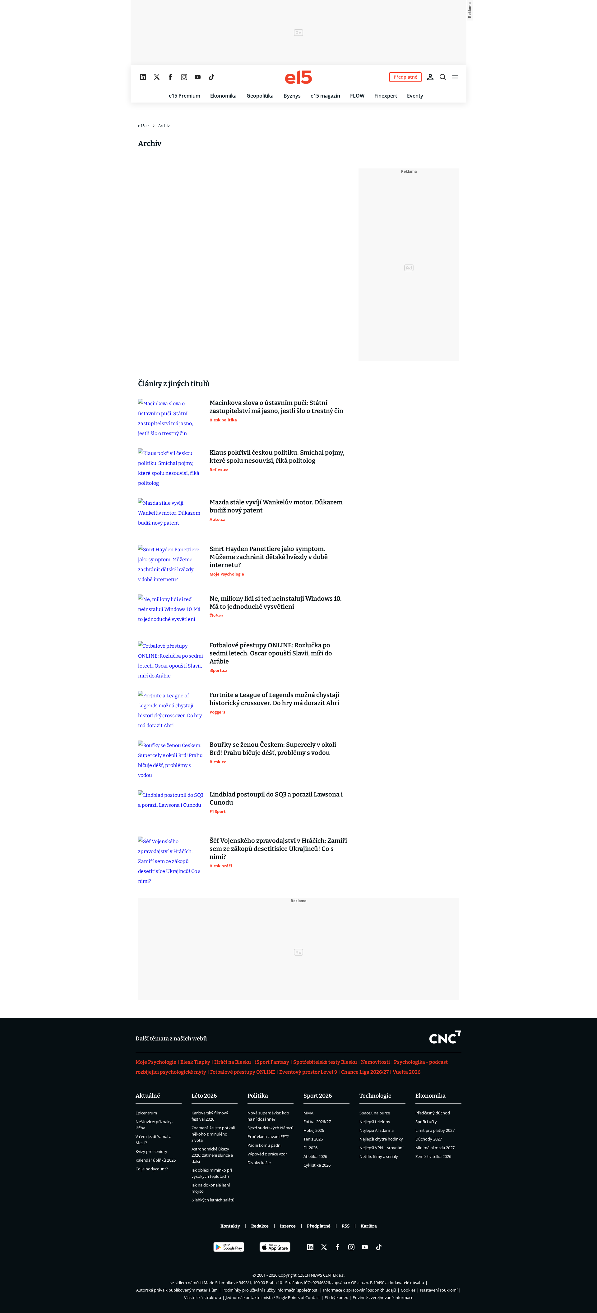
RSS (345, 1226)
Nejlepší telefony (374, 1121)
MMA (308, 1113)
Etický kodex (336, 1297)
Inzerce (288, 1226)
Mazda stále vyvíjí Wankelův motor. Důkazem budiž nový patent (276, 506)
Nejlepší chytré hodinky (381, 1139)
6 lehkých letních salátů (213, 1200)
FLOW (357, 96)
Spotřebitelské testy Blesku (325, 1062)
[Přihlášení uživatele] (430, 77)
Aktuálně (148, 1095)
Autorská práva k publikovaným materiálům (177, 1290)
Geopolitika (260, 96)
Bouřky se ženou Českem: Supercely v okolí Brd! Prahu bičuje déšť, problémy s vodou (273, 748)
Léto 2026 (204, 1095)
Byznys (292, 96)
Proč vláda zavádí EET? (268, 1136)
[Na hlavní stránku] (298, 77)
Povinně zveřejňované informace (383, 1297)
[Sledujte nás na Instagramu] (184, 77)
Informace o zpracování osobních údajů (359, 1290)
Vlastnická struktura (202, 1297)
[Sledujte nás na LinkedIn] (143, 77)
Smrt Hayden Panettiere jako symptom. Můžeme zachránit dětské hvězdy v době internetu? (269, 557)
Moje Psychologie (156, 1062)
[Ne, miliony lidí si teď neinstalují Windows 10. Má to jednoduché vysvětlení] (170, 613)
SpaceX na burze (374, 1113)
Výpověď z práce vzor (267, 1154)
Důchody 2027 (428, 1139)
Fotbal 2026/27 (317, 1121)
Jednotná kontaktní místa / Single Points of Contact (273, 1297)
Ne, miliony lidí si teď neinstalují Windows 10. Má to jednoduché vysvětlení (276, 602)
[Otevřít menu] (455, 77)
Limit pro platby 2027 (435, 1130)
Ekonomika (223, 96)
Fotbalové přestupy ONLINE (242, 1072)
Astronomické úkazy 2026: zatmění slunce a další (212, 1155)
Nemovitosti (375, 1062)
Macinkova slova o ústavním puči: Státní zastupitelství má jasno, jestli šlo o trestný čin (276, 407)
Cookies (408, 1290)
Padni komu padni (264, 1145)
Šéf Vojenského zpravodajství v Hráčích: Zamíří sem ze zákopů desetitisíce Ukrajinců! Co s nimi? (278, 849)
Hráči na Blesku (232, 1062)
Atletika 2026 (315, 1156)
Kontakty (230, 1226)
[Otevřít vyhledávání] (443, 77)
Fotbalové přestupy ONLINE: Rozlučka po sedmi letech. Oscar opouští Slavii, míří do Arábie (271, 653)
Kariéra (369, 1226)
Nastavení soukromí (438, 1290)
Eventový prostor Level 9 (308, 1072)
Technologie (375, 1095)
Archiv (164, 125)
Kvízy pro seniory (151, 1151)
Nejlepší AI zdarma (376, 1130)
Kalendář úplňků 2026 (156, 1160)
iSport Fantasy (272, 1062)
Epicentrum (146, 1113)
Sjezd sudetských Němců (271, 1128)
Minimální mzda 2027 (435, 1147)
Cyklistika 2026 (317, 1165)
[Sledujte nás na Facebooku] (170, 77)
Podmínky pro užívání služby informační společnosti (270, 1290)
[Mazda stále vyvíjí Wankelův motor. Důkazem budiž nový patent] (170, 516)
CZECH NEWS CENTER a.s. (321, 1275)
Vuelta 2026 (406, 1072)
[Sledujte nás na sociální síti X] (157, 77)
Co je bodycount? (152, 1169)
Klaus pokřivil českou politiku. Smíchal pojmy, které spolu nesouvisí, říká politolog (277, 456)
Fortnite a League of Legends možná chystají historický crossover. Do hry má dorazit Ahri (274, 699)
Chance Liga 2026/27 (365, 1072)
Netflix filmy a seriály (378, 1156)
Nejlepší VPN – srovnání (381, 1147)
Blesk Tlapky (195, 1062)
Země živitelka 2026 (433, 1156)
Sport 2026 (317, 1095)
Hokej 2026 (313, 1130)
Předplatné (319, 1226)
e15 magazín (325, 96)
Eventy (415, 96)
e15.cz (143, 125)
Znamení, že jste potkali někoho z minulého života (213, 1134)
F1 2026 (310, 1147)
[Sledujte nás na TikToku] (211, 77)
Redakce (260, 1226)
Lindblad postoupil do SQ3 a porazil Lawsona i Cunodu (276, 798)
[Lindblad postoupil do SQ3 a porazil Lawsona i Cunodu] (170, 808)
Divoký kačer (259, 1162)
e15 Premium (184, 96)
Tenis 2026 (313, 1139)
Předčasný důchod (432, 1113)
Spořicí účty (426, 1121)
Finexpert (385, 96)
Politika (258, 1095)
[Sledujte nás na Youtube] (198, 77)
